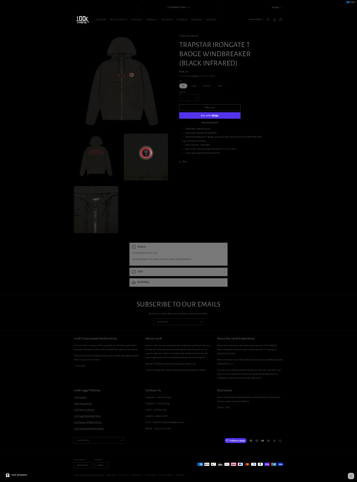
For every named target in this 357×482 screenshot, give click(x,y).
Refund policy (111, 475)
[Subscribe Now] (200, 322)
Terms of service (136, 475)
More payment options (210, 122)
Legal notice (180, 475)
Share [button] (184, 162)
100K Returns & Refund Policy (88, 422)
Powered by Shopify (97, 475)
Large (195, 86)
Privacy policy (124, 475)
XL (183, 86)
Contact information (166, 475)
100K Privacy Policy (83, 404)
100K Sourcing (85, 475)
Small (221, 86)
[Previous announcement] (138, 7)
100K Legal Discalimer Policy (87, 416)
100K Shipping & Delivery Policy (89, 428)
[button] (152, 20)
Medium (208, 86)
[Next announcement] (219, 7)
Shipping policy (150, 475)
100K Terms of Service (84, 410)
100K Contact (80, 397)
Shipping (194, 76)
